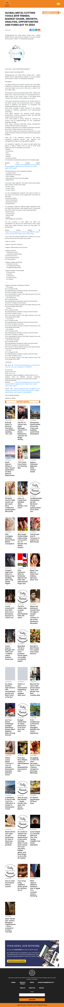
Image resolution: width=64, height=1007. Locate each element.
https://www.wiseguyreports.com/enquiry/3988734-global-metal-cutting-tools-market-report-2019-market (22, 232)
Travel (41, 988)
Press (32, 982)
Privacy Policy (23, 983)
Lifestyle (32, 988)
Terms (13, 982)
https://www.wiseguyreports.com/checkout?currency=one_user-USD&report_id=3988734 (22, 366)
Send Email (12, 373)
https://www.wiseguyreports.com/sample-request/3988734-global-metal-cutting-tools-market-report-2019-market (22, 166)
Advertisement (43, 982)
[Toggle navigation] (58, 4)
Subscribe (32, 1000)
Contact (50, 982)
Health (22, 988)
